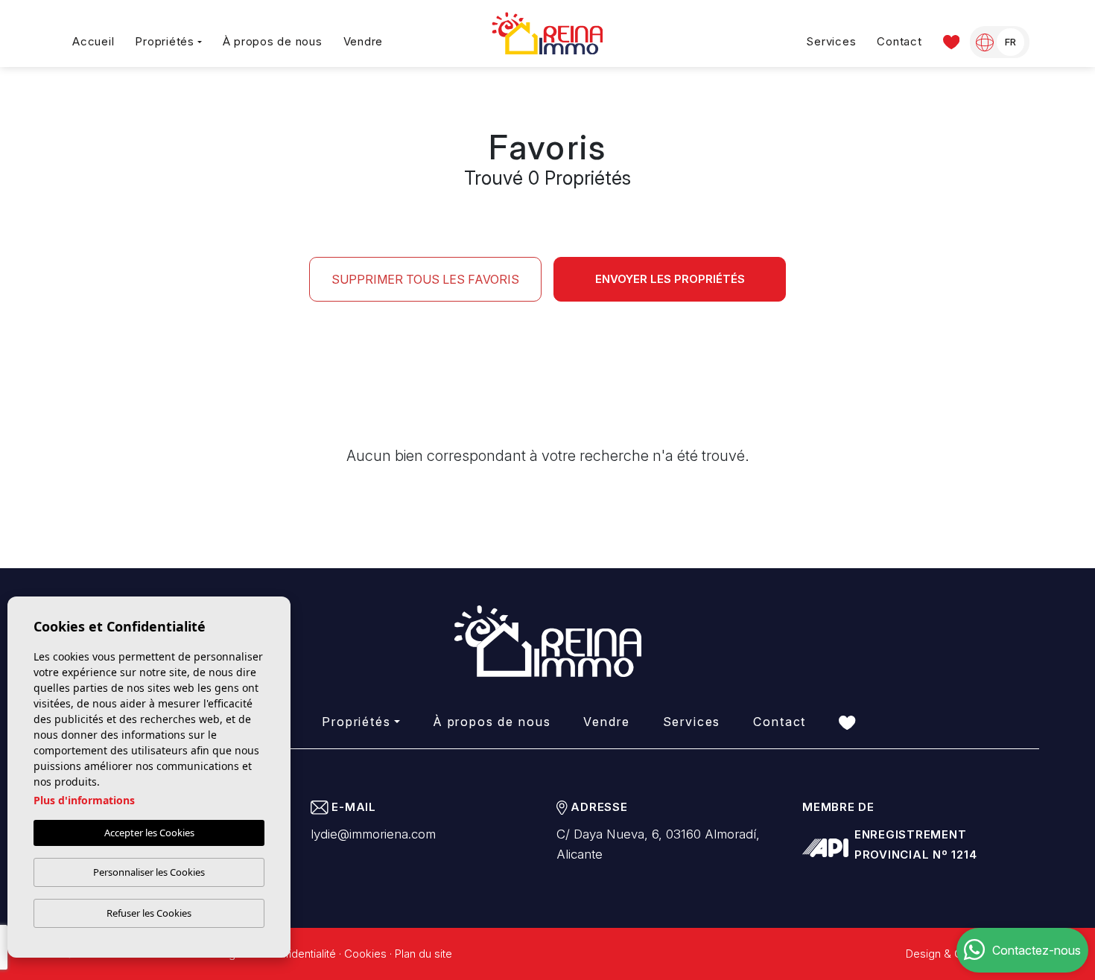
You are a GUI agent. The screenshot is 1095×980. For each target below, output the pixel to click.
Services (831, 41)
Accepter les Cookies (149, 832)
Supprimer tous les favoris (425, 279)
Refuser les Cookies (149, 913)
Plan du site (423, 953)
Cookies (365, 953)
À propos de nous (273, 41)
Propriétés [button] (164, 41)
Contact (899, 41)
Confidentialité (300, 953)
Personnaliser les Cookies (149, 872)
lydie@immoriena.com (373, 834)
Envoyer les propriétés (670, 279)
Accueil (93, 41)
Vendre (363, 41)
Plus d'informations (84, 800)
